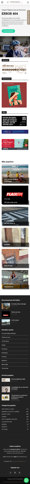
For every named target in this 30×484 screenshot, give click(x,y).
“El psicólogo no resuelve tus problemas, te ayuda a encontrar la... (19, 397)
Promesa (4, 356)
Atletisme (4, 360)
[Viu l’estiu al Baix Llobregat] (15, 174)
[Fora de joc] (15, 258)
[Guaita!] (15, 237)
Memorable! (5, 364)
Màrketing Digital (14, 482)
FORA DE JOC (8, 262)
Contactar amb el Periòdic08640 (15, 479)
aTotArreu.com (23, 482)
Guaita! (7, 244)
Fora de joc (8, 265)
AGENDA (6, 176)
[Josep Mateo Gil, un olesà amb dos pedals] (6, 389)
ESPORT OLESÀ (8, 283)
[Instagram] (15, 472)
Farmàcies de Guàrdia (28, 17)
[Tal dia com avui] (15, 195)
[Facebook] (10, 472)
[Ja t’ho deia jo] (15, 216)
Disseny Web (6, 482)
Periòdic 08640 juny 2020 (18, 379)
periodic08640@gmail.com (19, 461)
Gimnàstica (8, 287)
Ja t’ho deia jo (9, 223)
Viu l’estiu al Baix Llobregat (11, 180)
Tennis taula (5, 368)
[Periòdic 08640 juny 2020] (6, 380)
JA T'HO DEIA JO (9, 220)
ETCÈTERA (7, 199)
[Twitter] (19, 472)
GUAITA (6, 241)
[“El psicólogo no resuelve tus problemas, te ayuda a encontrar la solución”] (5, 397)
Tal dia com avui (10, 202)
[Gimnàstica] (15, 279)
